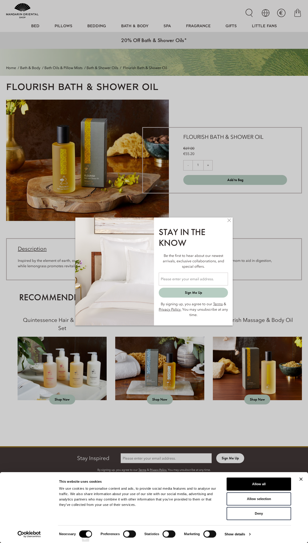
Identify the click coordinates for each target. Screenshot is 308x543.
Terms (218, 304)
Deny (259, 513)
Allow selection (259, 499)
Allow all (259, 484)
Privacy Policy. (170, 309)
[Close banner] (301, 479)
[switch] (129, 538)
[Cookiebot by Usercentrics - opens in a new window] (29, 534)
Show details (235, 534)
